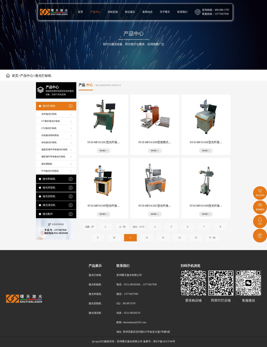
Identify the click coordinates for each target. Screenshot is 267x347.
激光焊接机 (49, 187)
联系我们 (182, 12)
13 (163, 237)
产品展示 (95, 266)
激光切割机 (49, 196)
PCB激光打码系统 (50, 171)
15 (196, 237)
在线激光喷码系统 (50, 135)
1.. (106, 227)
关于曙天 (165, 12)
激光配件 (48, 214)
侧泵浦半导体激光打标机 (53, 156)
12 (147, 237)
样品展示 (130, 12)
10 (114, 237)
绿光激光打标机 (49, 142)
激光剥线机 (49, 179)
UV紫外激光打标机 (50, 121)
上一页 (122, 227)
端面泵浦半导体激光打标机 (54, 149)
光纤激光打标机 (49, 114)
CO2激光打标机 (48, 128)
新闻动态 (147, 12)
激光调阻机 (46, 164)
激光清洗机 (49, 205)
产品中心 (95, 12)
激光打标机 (49, 106)
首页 (80, 12)
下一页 (212, 237)
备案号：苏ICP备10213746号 (159, 341)
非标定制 (113, 12)
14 (179, 237)
